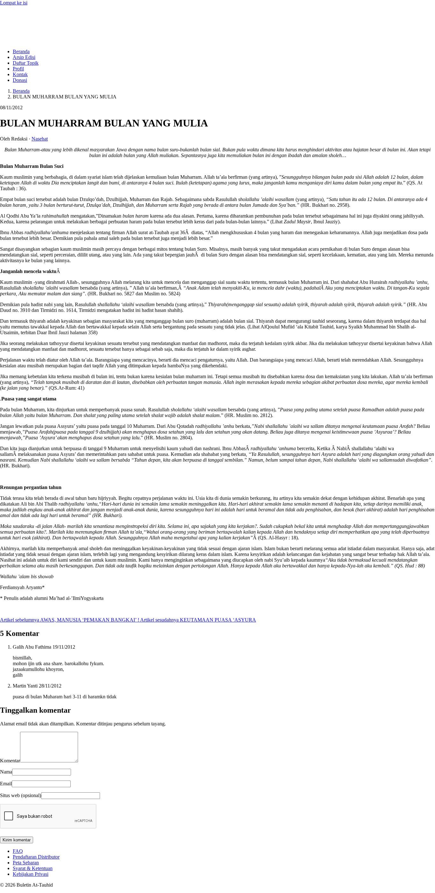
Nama (6, 771)
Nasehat (40, 138)
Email (6, 783)
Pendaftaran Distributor (36, 857)
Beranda (21, 51)
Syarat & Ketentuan (33, 868)
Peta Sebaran (26, 862)
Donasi (20, 80)
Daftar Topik (26, 63)
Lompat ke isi (13, 2)
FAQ (18, 851)
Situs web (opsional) (20, 795)
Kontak (20, 74)
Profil (18, 68)
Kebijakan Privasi (30, 874)
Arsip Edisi (24, 57)
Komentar (10, 760)
